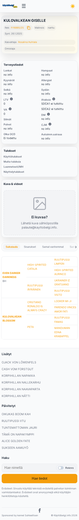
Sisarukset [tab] (30, 246)
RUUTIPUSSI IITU (14, 421)
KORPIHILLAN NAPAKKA (18, 375)
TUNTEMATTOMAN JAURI (19, 427)
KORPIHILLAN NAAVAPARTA (21, 389)
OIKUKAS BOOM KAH (16, 414)
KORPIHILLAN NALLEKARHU (21, 382)
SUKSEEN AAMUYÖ (15, 447)
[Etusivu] (10, 6)
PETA (30, 326)
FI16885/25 (17, 27)
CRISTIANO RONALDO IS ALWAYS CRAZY (37, 306)
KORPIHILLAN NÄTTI (16, 396)
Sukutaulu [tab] (12, 246)
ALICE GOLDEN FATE (16, 441)
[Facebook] (39, 511)
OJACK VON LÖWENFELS (19, 362)
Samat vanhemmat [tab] (53, 246)
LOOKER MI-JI (62, 301)
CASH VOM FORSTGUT (17, 369)
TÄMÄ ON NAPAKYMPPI (18, 434)
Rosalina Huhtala (27, 42)
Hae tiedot (39, 478)
